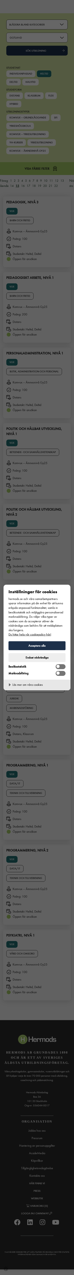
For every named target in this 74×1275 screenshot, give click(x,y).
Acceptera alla (37, 645)
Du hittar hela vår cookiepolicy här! (29, 634)
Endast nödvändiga (37, 657)
